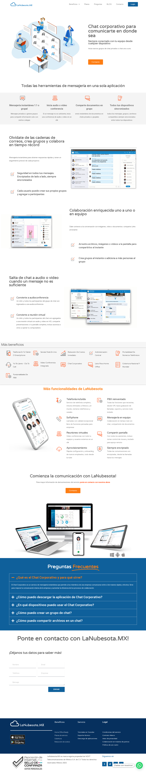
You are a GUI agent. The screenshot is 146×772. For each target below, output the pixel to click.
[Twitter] (110, 764)
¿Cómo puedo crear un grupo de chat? (44, 613)
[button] (73, 577)
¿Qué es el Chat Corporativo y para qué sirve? (49, 577)
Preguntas (98, 4)
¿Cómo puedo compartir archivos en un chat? (49, 621)
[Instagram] (121, 764)
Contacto (119, 4)
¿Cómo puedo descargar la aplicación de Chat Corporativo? (59, 597)
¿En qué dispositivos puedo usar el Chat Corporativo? (55, 605)
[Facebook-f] (104, 764)
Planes (86, 4)
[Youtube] (115, 764)
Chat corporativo (75, 363)
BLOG (109, 4)
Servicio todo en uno (48, 352)
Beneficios (73, 4)
